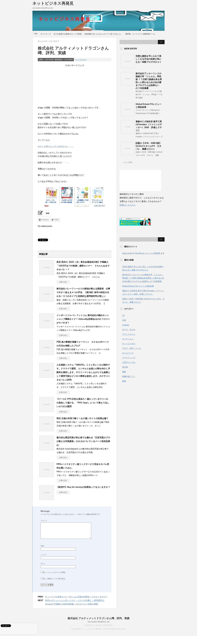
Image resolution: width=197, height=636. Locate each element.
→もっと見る (127, 162)
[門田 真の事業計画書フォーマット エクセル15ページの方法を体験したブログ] (46, 354)
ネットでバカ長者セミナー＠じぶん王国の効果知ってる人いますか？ (76, 597)
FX (123, 315)
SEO (124, 320)
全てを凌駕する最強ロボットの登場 (67, 34)
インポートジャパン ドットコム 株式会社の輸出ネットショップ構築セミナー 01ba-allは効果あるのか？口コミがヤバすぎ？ (83, 319)
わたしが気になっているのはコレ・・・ (56, 146)
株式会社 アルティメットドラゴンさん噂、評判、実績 (98, 618)
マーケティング (128, 358)
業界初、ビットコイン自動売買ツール (140, 34)
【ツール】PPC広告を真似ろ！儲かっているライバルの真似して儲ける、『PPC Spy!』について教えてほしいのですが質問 (83, 403)
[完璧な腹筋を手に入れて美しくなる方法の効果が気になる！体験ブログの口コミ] (127, 67)
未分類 (125, 367)
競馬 (124, 381)
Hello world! (127, 253)
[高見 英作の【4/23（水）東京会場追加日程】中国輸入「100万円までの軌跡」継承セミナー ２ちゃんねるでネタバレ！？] (46, 274)
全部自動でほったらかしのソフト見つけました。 (103, 34)
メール (44, 555)
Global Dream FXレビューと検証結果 (138, 286)
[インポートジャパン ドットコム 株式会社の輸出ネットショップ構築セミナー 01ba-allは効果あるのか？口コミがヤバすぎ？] (46, 327)
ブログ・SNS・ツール (131, 348)
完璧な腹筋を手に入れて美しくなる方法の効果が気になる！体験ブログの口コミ (148, 59)
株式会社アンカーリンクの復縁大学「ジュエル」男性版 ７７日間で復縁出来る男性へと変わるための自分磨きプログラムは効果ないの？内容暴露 (143, 278)
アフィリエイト (128, 334)
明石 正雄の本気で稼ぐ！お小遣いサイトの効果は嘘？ (83, 418)
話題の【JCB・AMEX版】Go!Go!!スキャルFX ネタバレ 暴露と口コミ (148, 146)
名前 (43, 546)
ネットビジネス (80, 60)
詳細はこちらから (128, 205)
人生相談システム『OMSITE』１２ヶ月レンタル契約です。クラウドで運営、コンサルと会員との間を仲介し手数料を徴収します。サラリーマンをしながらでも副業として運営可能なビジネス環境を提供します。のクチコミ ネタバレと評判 (84, 372)
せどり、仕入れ (128, 329)
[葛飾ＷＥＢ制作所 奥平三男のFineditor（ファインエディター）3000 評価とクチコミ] (127, 132)
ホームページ (127, 353)
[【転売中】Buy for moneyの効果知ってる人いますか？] (46, 499)
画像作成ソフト (128, 376)
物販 (124, 372)
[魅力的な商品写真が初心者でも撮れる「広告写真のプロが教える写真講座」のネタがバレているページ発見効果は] (46, 449)
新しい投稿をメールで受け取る (54, 579)
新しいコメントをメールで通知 (54, 572)
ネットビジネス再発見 (53, 3)
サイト (43, 564)
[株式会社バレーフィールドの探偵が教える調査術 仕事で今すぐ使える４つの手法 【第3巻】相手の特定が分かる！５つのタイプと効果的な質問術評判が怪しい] (46, 300)
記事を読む (63, 282)
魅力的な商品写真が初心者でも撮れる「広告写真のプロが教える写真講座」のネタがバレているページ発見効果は (83, 441)
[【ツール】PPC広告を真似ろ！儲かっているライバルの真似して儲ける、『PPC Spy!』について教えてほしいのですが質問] (46, 411)
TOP (36, 34)
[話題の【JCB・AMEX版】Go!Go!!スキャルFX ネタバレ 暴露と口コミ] (127, 154)
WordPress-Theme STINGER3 (98, 625)
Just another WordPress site (99, 622)
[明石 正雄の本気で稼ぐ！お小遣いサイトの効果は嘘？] (46, 430)
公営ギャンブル (128, 362)
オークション (127, 339)
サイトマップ (45, 34)
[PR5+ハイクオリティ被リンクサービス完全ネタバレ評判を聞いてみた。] (46, 476)
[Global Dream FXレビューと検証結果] (127, 115)
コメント (44, 521)
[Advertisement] (74, 85)
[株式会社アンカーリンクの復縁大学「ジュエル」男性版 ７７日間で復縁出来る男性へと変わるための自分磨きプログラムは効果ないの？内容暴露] (127, 84)
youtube (125, 325)
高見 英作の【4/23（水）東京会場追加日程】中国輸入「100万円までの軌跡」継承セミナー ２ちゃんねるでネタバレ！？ (83, 266)
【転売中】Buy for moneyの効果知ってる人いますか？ (83, 487)
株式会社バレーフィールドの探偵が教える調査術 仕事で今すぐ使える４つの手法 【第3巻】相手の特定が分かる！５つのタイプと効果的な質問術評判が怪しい (83, 292)
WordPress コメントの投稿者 (147, 253)
